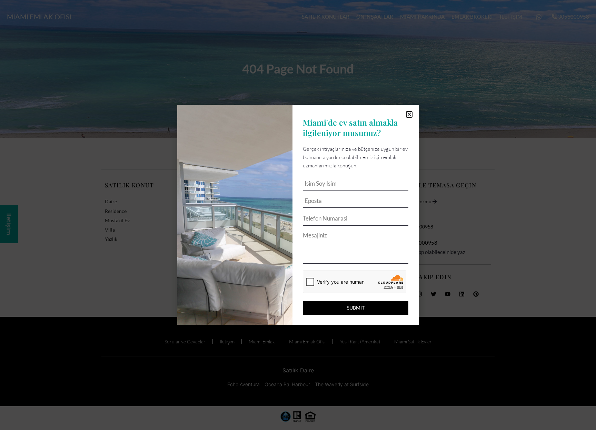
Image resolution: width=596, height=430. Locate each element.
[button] (409, 114)
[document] (298, 215)
